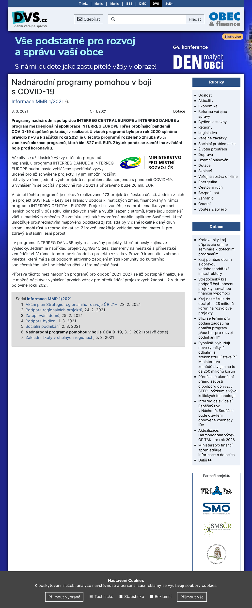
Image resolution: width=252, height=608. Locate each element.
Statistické (133, 596)
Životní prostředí (212, 149)
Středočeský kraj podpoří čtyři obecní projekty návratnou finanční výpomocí (215, 286)
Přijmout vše (192, 596)
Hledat (195, 19)
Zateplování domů (42, 315)
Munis (98, 3)
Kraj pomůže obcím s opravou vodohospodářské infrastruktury (215, 266)
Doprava (205, 154)
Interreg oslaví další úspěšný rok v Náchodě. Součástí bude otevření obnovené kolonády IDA (216, 413)
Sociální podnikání (43, 326)
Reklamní (163, 596)
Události (205, 95)
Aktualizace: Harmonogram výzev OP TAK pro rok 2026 (216, 435)
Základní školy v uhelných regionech (59, 337)
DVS (156, 3)
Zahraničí (206, 198)
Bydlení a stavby (212, 122)
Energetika (207, 182)
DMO (142, 3)
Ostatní (204, 204)
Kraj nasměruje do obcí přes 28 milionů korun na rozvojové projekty (216, 306)
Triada (83, 3)
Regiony (205, 127)
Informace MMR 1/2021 (38, 101)
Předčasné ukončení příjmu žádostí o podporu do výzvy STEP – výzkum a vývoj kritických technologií (217, 386)
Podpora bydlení (41, 320)
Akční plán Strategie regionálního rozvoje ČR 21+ (71, 304)
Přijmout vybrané (64, 596)
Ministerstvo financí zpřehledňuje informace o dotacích (216, 450)
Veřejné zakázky (212, 138)
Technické (103, 596)
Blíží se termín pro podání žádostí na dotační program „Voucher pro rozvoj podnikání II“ (215, 328)
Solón (169, 3)
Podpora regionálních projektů (54, 309)
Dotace (179, 111)
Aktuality (205, 101)
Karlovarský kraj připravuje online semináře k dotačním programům (216, 247)
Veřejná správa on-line (218, 176)
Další (203, 460)
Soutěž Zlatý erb (212, 209)
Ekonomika (207, 106)
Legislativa (207, 133)
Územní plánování (213, 160)
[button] (88, 19)
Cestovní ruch (210, 187)
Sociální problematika (217, 144)
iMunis (114, 3)
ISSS (129, 3)
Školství (205, 171)
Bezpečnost (208, 193)
